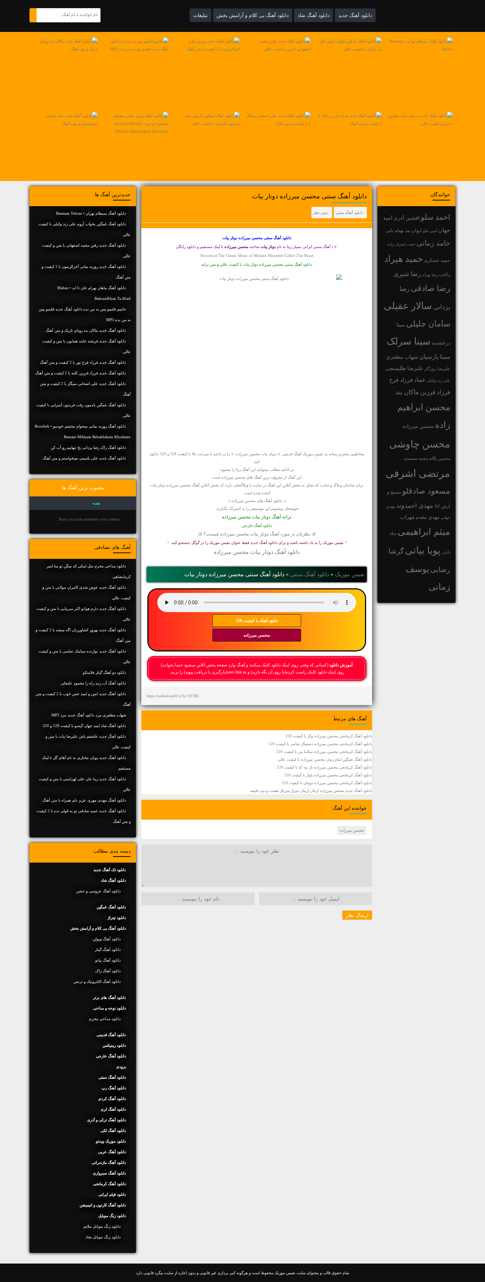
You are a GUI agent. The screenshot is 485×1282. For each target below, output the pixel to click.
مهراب (407, 517)
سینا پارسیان (434, 356)
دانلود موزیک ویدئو (111, 1141)
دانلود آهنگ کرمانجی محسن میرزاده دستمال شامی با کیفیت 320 (320, 744)
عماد (420, 379)
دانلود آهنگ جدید (355, 15)
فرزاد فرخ (401, 380)
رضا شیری (407, 273)
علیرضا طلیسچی (404, 368)
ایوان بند (413, 230)
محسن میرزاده (418, 426)
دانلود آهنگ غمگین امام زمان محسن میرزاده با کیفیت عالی (325, 759)
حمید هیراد (403, 259)
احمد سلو (435, 217)
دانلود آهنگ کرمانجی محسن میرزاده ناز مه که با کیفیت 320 (324, 767)
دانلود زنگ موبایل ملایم (102, 1226)
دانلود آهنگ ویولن (107, 939)
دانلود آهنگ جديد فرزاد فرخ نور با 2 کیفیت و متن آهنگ (83, 362)
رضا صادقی (430, 288)
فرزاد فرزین (435, 392)
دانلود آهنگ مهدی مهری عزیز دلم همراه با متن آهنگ (84, 800)
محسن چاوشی (419, 444)
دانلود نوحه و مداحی (109, 1008)
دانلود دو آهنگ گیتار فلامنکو (104, 672)
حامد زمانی (433, 243)
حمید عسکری (437, 260)
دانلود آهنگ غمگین (111, 907)
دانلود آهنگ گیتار (108, 949)
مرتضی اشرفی (418, 473)
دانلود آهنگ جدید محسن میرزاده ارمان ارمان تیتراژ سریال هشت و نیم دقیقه (311, 790)
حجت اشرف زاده (401, 244)
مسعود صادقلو (426, 491)
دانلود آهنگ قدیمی (111, 1035)
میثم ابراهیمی (424, 532)
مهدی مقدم (428, 517)
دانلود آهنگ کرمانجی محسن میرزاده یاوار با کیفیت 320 (328, 775)
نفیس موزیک (350, 574)
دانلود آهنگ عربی (112, 1152)
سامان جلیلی (428, 323)
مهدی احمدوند (414, 505)
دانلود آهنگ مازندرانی (109, 1162)
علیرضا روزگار (437, 368)
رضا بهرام (430, 275)
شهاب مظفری (402, 357)
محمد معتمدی (416, 458)
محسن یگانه (439, 458)
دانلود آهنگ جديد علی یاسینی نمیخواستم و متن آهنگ (84, 458)
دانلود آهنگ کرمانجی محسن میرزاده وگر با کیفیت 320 (328, 736)
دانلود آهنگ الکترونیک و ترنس (97, 981)
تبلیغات (200, 15)
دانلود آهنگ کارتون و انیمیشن (103, 1205)
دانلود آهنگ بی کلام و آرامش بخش (253, 15)
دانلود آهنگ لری (113, 1109)
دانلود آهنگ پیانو (108, 960)
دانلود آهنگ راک (108, 971)
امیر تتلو (430, 230)
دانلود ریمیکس (114, 1045)
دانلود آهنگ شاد (313, 15)
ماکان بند (407, 392)
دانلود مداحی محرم (105, 1019)
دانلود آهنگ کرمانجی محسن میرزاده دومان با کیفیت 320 (327, 783)
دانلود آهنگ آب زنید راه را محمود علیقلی (93, 683)
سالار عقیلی (408, 306)
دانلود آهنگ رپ (114, 1088)
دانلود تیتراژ (117, 917)
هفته (96, 503)
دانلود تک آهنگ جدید (109, 870)
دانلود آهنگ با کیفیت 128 (257, 620)
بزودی (121, 1066)
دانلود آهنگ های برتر (109, 997)
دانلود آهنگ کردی (112, 1098)
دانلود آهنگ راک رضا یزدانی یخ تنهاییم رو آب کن (88, 447)
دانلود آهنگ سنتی (349, 212)
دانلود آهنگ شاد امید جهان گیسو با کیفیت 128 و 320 (84, 725)
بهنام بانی (395, 230)
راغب (444, 274)
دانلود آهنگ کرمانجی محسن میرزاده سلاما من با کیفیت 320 (324, 751)
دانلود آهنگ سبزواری (109, 1173)
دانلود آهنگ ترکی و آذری (106, 1120)
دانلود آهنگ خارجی (257, 525)
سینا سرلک (409, 341)
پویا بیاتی (423, 550)
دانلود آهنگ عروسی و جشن (98, 891)
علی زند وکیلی (438, 381)
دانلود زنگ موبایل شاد (103, 1237)
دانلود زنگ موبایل (112, 1216)
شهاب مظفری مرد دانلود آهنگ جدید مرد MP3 (88, 715)
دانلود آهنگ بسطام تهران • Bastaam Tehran (91, 213)
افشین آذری (406, 218)
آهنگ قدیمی (291, 454)
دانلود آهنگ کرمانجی (109, 1184)
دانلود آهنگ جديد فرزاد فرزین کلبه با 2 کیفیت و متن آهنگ (80, 373)
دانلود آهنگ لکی (113, 1130)
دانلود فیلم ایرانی (112, 1194)
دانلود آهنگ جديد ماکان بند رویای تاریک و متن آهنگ (85, 330)
